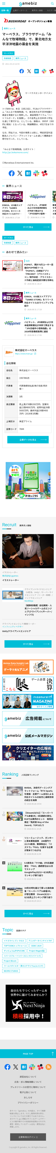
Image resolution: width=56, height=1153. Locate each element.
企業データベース (20, 10)
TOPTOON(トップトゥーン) (15, 945)
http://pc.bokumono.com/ (15, 152)
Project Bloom (10, 960)
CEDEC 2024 (36, 945)
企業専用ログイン (27, 1137)
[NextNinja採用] (28, 1003)
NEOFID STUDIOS (11, 971)
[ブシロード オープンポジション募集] (28, 21)
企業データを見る (28, 439)
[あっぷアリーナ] (28, 480)
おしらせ (28, 1097)
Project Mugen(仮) (37, 950)
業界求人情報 (37, 10)
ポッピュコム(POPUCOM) (14, 950)
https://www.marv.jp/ (24, 353)
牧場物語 (7, 58)
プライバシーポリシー (28, 1102)
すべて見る (28, 227)
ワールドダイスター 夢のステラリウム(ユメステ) (23, 966)
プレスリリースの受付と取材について (28, 1087)
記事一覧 (5, 10)
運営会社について (28, 1076)
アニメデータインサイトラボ (40, 940)
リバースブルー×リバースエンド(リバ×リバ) (22, 955)
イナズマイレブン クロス (14, 940)
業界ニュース (9, 28)
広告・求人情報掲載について (28, 1081)
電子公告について (28, 1092)
